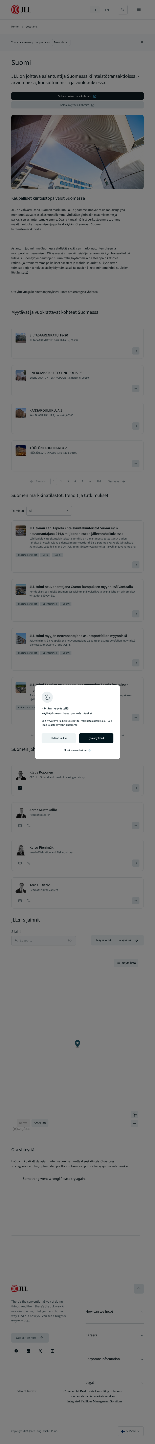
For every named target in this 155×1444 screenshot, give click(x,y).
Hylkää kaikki (59, 738)
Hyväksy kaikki (96, 738)
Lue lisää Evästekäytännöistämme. (77, 723)
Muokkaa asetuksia (77, 750)
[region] (77, 722)
